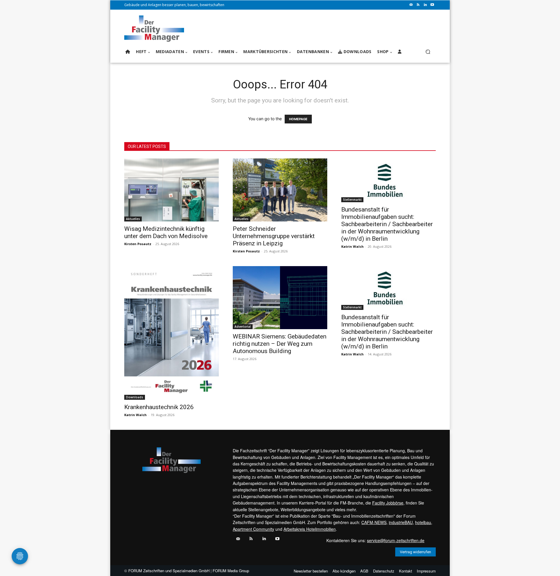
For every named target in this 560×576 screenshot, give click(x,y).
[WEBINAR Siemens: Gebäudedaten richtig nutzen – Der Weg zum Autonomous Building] (280, 297)
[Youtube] (432, 4)
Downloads (134, 397)
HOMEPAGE (298, 119)
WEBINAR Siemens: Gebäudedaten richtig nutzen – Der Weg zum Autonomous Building (279, 344)
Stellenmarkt (352, 200)
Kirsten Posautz (137, 244)
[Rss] (418, 4)
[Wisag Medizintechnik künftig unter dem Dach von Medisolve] (171, 189)
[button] (428, 52)
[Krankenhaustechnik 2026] (171, 333)
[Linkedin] (425, 4)
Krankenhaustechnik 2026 (159, 407)
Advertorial (243, 326)
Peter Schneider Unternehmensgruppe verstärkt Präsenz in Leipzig (274, 236)
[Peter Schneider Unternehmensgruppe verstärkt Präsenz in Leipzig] (280, 189)
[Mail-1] (411, 4)
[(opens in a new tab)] (388, 180)
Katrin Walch (352, 246)
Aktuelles (133, 219)
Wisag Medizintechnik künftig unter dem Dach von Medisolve (166, 232)
